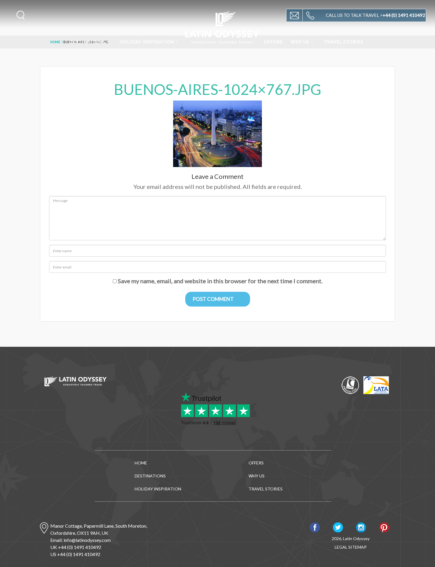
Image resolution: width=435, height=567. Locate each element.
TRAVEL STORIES (343, 41)
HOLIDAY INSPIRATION (147, 41)
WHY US (300, 41)
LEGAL (341, 547)
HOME (141, 462)
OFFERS (273, 41)
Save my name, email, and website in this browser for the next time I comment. (220, 280)
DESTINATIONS (87, 41)
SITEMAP (357, 547)
